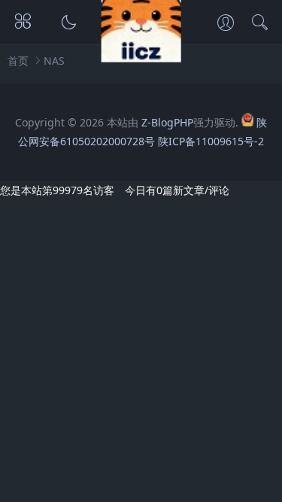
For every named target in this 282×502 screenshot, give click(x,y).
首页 (18, 60)
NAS (54, 60)
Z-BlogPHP (167, 122)
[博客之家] (141, 57)
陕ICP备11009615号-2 (211, 141)
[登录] (225, 24)
